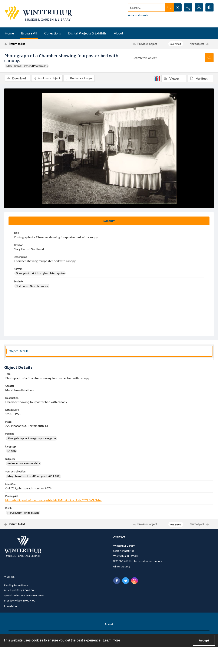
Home (9, 33)
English (11, 450)
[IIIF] (157, 78)
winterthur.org (121, 566)
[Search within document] (209, 57)
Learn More (11, 606)
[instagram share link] (134, 580)
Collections (52, 33)
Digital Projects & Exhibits (87, 33)
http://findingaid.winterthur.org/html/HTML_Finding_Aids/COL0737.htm (53, 500)
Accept (204, 640)
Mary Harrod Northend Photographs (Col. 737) (33, 476)
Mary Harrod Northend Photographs (27, 65)
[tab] (109, 221)
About (118, 33)
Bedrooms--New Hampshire (32, 286)
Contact (109, 624)
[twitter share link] (125, 580)
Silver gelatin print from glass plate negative (40, 273)
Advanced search (138, 15)
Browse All (29, 33)
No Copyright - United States (23, 512)
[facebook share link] (116, 580)
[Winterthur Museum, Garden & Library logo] (38, 13)
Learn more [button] (111, 640)
